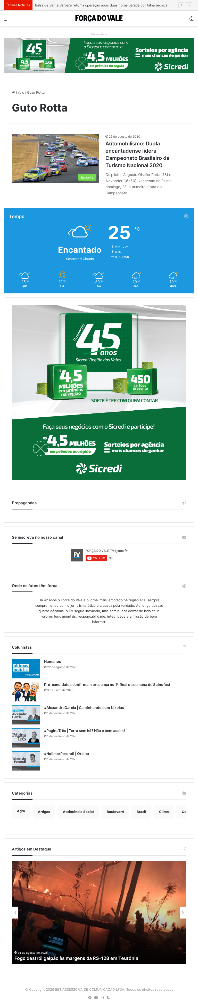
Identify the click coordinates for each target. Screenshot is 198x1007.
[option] (99, 912)
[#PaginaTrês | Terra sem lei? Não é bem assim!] (26, 737)
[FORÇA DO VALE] (99, 18)
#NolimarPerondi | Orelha (66, 753)
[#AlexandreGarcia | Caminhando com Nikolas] (26, 714)
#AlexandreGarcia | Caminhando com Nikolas (84, 707)
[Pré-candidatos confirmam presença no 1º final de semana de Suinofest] (26, 691)
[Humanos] (26, 668)
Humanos (52, 661)
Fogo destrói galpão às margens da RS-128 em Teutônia (76, 958)
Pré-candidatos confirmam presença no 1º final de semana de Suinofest (107, 684)
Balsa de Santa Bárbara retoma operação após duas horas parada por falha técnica (101, 5)
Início (19, 92)
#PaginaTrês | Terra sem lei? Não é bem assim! (84, 730)
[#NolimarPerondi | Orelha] (26, 761)
